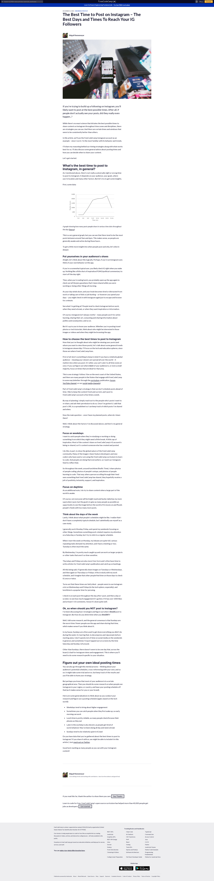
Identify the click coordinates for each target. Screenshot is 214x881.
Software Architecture (132, 852)
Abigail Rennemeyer (76, 35)
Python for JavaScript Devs (153, 857)
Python (147, 844)
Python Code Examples (151, 849)
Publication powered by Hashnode (63, 876)
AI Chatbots (129, 834)
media (90, 383)
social (85, 383)
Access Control (149, 837)
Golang (128, 844)
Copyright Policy (155, 876)
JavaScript (110, 834)
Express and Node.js (132, 849)
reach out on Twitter (81, 742)
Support (102, 876)
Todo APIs (129, 847)
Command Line (149, 834)
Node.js (109, 847)
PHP (127, 839)
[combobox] (22, 1)
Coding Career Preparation (115, 857)
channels (96, 383)
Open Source (91, 876)
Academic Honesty (116, 876)
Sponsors (107, 876)
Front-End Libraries (112, 849)
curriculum (95, 380)
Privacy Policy (136, 876)
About (74, 876)
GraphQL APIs (111, 837)
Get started (85, 806)
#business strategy (81, 11)
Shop (97, 876)
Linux (108, 842)
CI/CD (147, 842)
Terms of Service (145, 876)
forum (112, 380)
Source (71, 229)
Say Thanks (117, 796)
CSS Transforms (130, 837)
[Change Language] (196, 1)
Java (146, 839)
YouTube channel (69, 383)
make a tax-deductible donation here (72, 850)
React (127, 842)
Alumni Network (82, 876)
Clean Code (129, 832)
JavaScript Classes (150, 847)
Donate (208, 2)
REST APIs (110, 832)
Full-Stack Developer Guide (134, 857)
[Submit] (2, 1)
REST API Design (112, 839)
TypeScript (148, 832)
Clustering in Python (113, 852)
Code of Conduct (127, 876)
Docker (109, 844)
